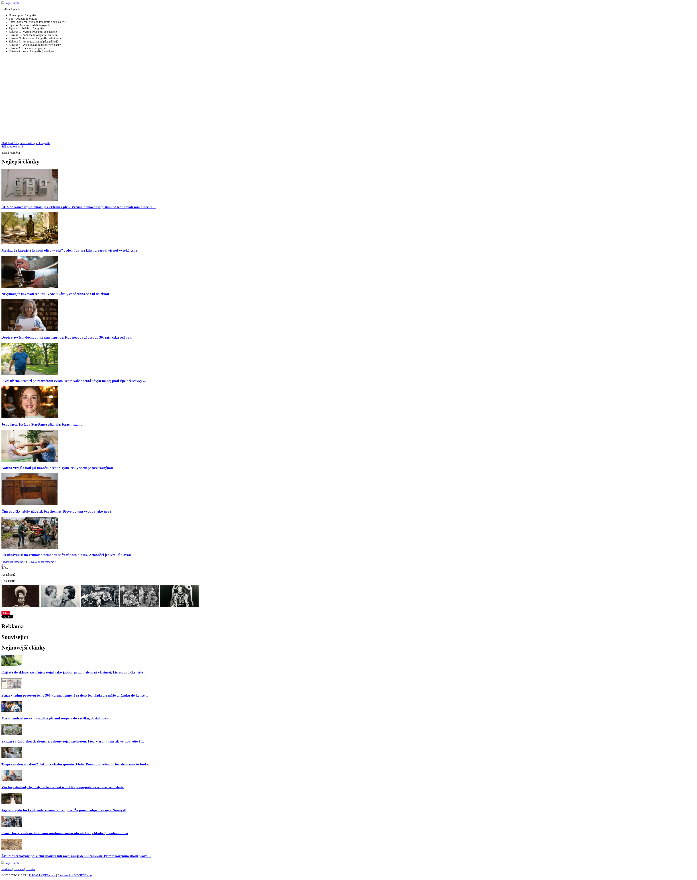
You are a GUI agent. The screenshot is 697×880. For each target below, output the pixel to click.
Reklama (6, 869)
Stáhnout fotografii (12, 146)
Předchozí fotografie (13, 143)
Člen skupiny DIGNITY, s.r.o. (75, 875)
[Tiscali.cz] (10, 3)
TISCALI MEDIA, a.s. (42, 875)
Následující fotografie (37, 143)
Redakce (19, 869)
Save (7, 613)
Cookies (30, 869)
